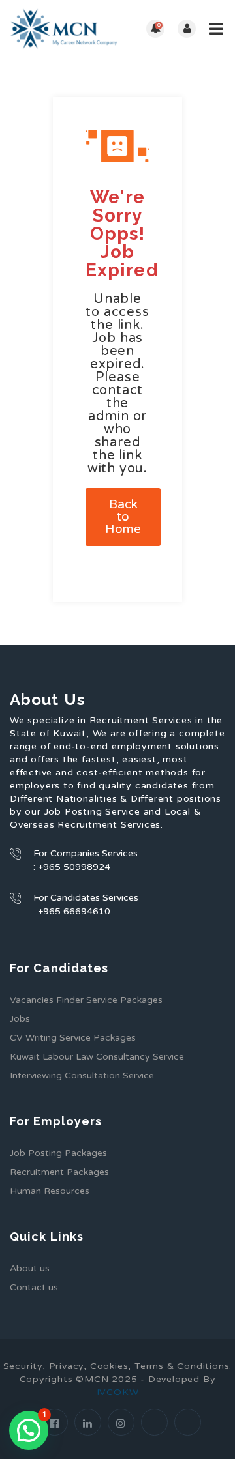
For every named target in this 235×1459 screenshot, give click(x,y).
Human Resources (49, 1190)
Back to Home (123, 516)
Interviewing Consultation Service (82, 1075)
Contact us (34, 1287)
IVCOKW (118, 1392)
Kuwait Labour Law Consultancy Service (97, 1056)
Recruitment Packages (59, 1171)
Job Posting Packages (58, 1153)
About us (30, 1268)
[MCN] (64, 29)
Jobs (20, 1018)
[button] (28, 1430)
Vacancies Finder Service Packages (86, 999)
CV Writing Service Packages (73, 1037)
